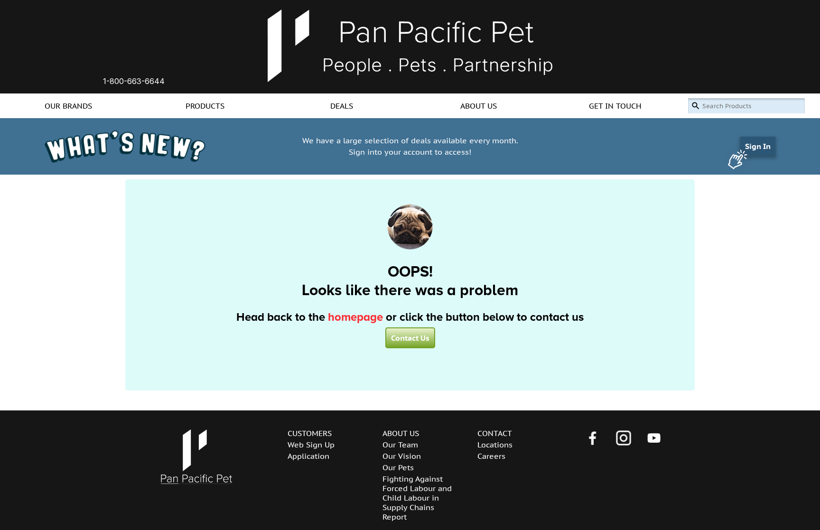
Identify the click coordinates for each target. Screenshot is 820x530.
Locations (494, 444)
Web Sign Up (311, 444)
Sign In (758, 146)
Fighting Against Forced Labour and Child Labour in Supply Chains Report (417, 497)
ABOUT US (478, 106)
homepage (355, 317)
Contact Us (410, 338)
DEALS (341, 106)
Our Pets (398, 467)
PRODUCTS (205, 106)
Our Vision (401, 456)
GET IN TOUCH (615, 106)
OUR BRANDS (68, 106)
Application (308, 456)
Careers (491, 456)
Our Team (400, 444)
